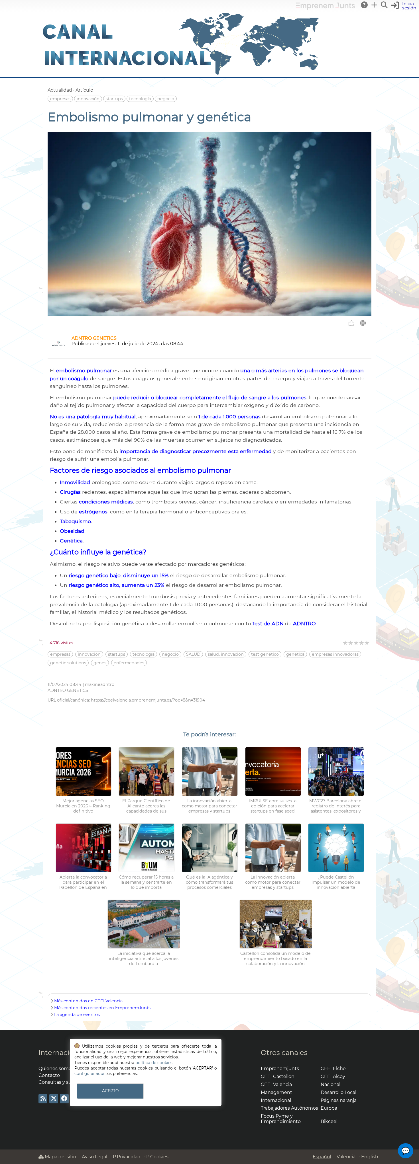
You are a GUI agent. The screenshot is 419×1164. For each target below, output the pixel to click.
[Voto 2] (351, 642)
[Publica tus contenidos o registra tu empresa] (374, 5)
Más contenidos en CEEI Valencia (88, 1000)
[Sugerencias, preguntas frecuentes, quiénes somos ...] (364, 5)
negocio (165, 98)
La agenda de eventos (77, 1014)
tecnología (140, 98)
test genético (265, 654)
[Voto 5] (367, 642)
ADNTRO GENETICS (94, 338)
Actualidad (60, 90)
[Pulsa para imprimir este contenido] (363, 323)
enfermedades (129, 662)
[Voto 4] (362, 642)
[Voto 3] (356, 642)
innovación (88, 98)
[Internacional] (181, 74)
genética (295, 654)
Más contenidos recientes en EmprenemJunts (102, 1007)
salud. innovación (226, 654)
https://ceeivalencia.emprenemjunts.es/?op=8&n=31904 (148, 700)
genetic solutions (68, 662)
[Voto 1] (345, 642)
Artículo (84, 90)
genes (99, 662)
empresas (60, 98)
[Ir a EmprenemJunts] (325, 8)
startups (114, 98)
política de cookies (153, 1062)
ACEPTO (110, 1091)
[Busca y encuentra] (384, 5)
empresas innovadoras (335, 654)
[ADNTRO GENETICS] (58, 351)
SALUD (193, 654)
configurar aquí (89, 1073)
